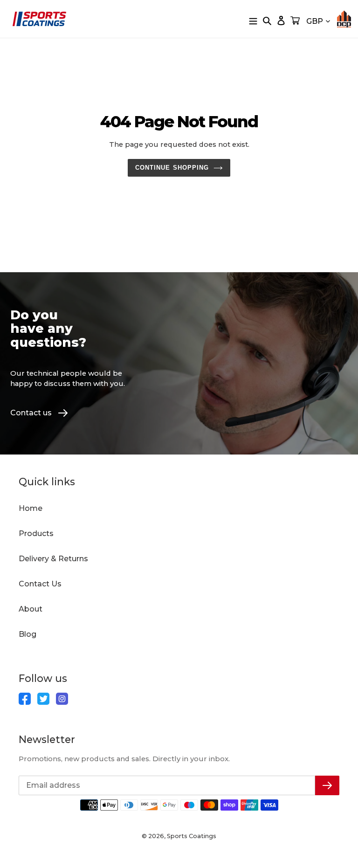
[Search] (267, 20)
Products (36, 533)
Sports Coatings (191, 836)
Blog (27, 634)
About (30, 609)
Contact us (31, 412)
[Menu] (253, 20)
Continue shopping (172, 167)
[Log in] (281, 20)
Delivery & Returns (53, 558)
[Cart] (295, 20)
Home (30, 508)
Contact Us (40, 583)
